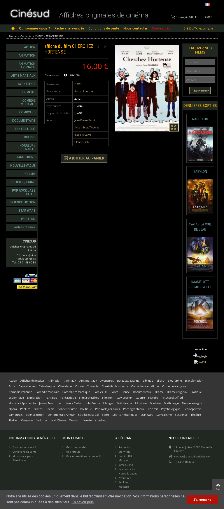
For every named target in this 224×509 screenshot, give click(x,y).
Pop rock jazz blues (23, 192)
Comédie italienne (20, 392)
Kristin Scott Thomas (86, 127)
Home (13, 36)
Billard (160, 381)
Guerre (29, 137)
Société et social (88, 415)
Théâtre (196, 415)
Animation (27, 55)
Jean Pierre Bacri (84, 120)
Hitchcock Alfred (172, 398)
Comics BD (27, 112)
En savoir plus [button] (83, 502)
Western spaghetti (95, 420)
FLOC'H (78, 84)
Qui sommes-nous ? (34, 28)
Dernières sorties (200, 106)
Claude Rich (81, 142)
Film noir (108, 398)
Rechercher (201, 90)
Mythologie (171, 403)
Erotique (196, 392)
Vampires (27, 420)
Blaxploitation (194, 381)
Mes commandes (76, 447)
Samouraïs (16, 415)
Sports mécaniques (124, 415)
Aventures (26, 84)
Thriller (13, 420)
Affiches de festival (32, 381)
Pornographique (134, 409)
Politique (86, 409)
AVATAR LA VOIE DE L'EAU (200, 227)
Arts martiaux (23, 75)
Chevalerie (65, 386)
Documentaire (23, 120)
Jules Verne (93, 403)
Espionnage (16, 398)
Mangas (108, 403)
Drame (159, 392)
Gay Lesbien (125, 398)
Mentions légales (22, 456)
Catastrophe (47, 386)
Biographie (175, 381)
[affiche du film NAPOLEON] (200, 144)
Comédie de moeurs (115, 386)
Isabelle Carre (82, 135)
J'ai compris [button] (202, 499)
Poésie (50, 409)
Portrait (153, 409)
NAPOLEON (200, 119)
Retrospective (192, 409)
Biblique (148, 381)
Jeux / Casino (74, 403)
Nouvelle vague (22, 165)
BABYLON (200, 172)
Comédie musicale (28, 102)
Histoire (153, 398)
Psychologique (170, 409)
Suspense (181, 415)
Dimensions (52, 75)
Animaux (70, 381)
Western (28, 219)
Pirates (37, 409)
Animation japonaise (27, 65)
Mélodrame (124, 403)
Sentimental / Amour (61, 415)
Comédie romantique (76, 392)
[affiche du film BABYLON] (200, 196)
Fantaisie (51, 398)
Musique (141, 403)
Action (29, 47)
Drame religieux (177, 392)
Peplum (29, 174)
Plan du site (19, 460)
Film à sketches (89, 398)
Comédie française (174, 386)
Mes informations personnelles (84, 456)
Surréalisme (164, 415)
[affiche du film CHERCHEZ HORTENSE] (147, 88)
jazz (60, 403)
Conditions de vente (103, 28)
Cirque (79, 386)
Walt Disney (58, 420)
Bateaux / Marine (128, 381)
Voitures (42, 420)
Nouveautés (161, 28)
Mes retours (72, 452)
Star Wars (26, 210)
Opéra (13, 409)
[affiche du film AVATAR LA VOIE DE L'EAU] (200, 254)
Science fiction (22, 202)
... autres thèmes (23, 227)
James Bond (25, 157)
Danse (126, 392)
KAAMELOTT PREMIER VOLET (200, 284)
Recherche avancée (69, 28)
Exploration (34, 398)
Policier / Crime (22, 182)
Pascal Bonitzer (83, 91)
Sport (105, 415)
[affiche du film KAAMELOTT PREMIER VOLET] (200, 312)
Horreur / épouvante (26, 147)
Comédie (25, 36)
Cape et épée (27, 386)
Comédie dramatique (145, 386)
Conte (114, 392)
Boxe (12, 386)
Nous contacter (135, 28)
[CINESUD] (29, 13)
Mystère (155, 403)
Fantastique (25, 129)
